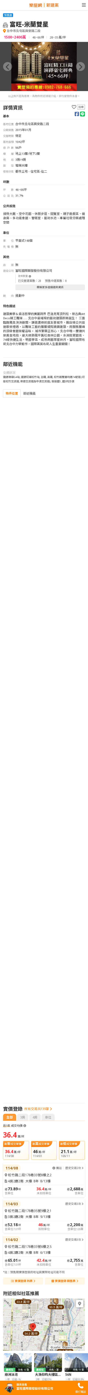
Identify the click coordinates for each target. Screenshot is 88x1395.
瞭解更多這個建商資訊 (50, 287)
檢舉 (81, 107)
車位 (48, 1117)
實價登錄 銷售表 (65, 1281)
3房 (22, 1117)
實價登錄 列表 (24, 1281)
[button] (7, 66)
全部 (9, 1117)
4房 (35, 1117)
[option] (44, 66)
